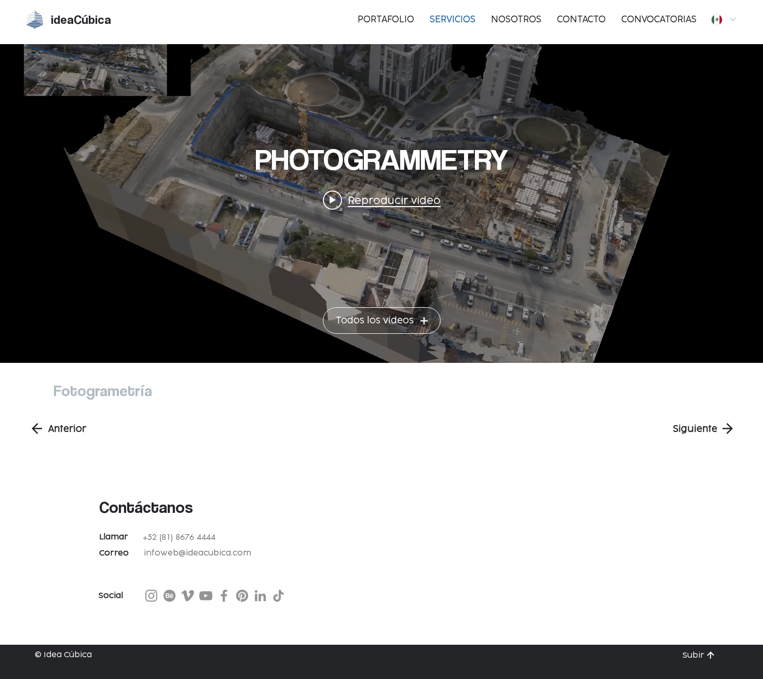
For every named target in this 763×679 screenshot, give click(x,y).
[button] (581, 20)
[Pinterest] (242, 596)
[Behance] (169, 596)
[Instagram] (151, 596)
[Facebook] (224, 596)
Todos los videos (375, 321)
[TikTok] (278, 596)
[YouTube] (206, 596)
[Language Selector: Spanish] (723, 19)
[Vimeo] (188, 596)
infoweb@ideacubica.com (197, 553)
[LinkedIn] (260, 596)
